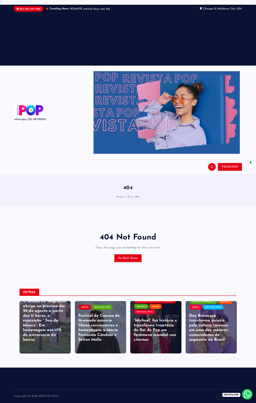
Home (120, 197)
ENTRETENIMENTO (203, 302)
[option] (45, 327)
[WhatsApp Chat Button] (247, 394)
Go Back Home (128, 258)
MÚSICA (141, 307)
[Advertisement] (128, 37)
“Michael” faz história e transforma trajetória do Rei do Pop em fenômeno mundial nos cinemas (155, 330)
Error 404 (133, 197)
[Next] (233, 291)
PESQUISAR (230, 166)
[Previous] (227, 291)
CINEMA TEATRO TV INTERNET (155, 301)
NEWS (84, 307)
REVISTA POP (102, 307)
